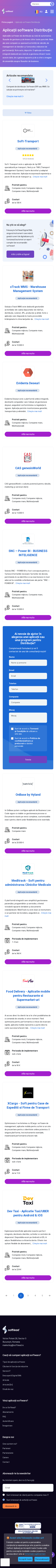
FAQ (4, 1417)
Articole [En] (8, 1385)
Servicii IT (7, 1371)
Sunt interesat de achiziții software (22, 1500)
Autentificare (8, 1421)
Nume (12, 657)
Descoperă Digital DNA (12, 1376)
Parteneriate (8, 1453)
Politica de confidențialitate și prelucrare (27, 741)
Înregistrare (7, 1426)
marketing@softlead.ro (13, 1345)
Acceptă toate (25, 1559)
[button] (9, 80)
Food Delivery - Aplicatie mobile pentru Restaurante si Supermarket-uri (28, 996)
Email (11, 670)
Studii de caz (8, 1389)
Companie (13, 697)
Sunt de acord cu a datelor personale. (27, 742)
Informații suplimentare (35, 1554)
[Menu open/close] (52, 12)
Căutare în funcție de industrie (15, 1366)
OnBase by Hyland (28, 794)
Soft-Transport (28, 141)
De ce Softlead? (9, 1407)
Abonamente (8, 1412)
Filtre (29, 113)
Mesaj (12, 710)
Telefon (12, 683)
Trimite (28, 760)
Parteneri (6, 1448)
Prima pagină (7, 22)
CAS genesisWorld (28, 468)
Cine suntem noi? (10, 1444)
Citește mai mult (14, 96)
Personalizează (42, 1559)
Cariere (6, 1457)
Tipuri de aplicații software (14, 1362)
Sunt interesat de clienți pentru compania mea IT (28, 1495)
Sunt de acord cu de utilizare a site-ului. (26, 731)
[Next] (49, 1296)
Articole (6, 1380)
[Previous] (6, 1296)
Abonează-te (11, 1506)
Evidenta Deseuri (28, 383)
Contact (6, 1462)
